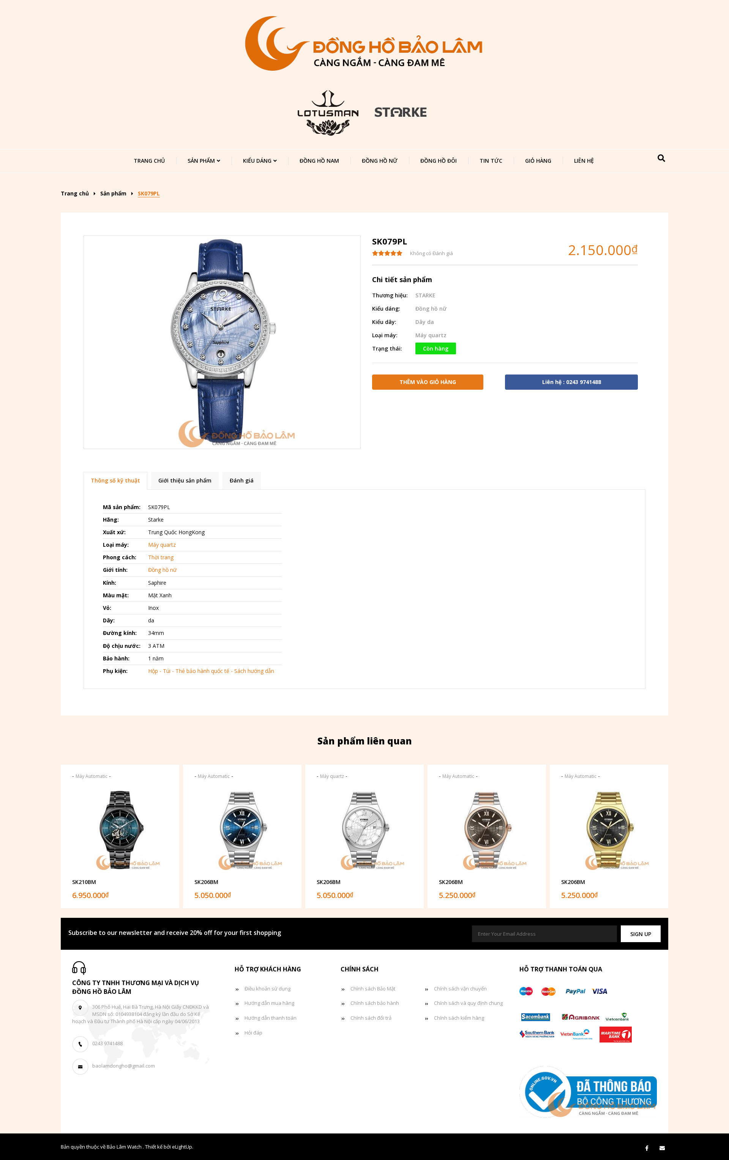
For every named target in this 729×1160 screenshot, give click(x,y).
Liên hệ (584, 160)
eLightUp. (182, 1146)
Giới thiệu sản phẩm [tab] (184, 480)
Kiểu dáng (257, 160)
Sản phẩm (201, 160)
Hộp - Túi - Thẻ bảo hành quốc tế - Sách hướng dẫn (211, 670)
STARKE (425, 295)
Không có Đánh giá (431, 253)
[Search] (661, 158)
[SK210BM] (120, 830)
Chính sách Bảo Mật (372, 988)
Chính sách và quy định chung (468, 1003)
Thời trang (161, 557)
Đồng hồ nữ (380, 160)
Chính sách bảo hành (374, 1003)
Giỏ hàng (538, 160)
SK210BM (84, 881)
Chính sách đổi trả (370, 1017)
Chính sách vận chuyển (460, 988)
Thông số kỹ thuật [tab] (115, 480)
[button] (641, 934)
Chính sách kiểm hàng (459, 1017)
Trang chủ (149, 160)
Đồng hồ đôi (438, 160)
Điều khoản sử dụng (267, 988)
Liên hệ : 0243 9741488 (571, 382)
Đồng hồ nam (319, 160)
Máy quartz (431, 335)
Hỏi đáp (253, 1032)
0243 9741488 (107, 1043)
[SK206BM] (242, 830)
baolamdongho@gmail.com (123, 1065)
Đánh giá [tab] (242, 480)
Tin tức (491, 160)
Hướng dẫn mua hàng (269, 1003)
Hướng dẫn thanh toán (271, 1017)
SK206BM (206, 881)
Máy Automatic (91, 776)
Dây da (424, 321)
